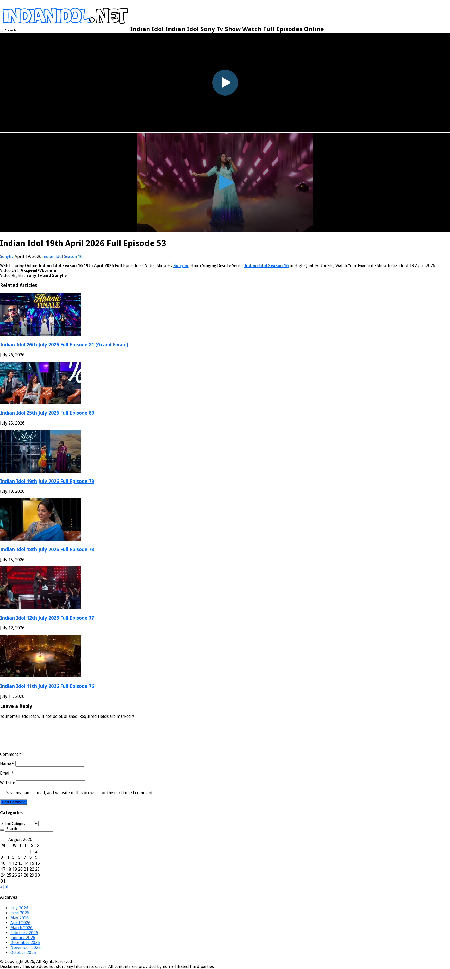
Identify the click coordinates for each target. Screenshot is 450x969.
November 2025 (25, 947)
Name (7, 763)
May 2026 (19, 917)
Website (7, 782)
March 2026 (21, 927)
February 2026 (24, 932)
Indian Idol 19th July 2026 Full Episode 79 (47, 481)
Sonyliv (7, 256)
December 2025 (25, 942)
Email (7, 773)
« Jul (4, 886)
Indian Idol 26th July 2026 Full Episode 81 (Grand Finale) (64, 344)
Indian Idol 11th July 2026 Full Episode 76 (47, 686)
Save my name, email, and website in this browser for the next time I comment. (79, 792)
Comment (11, 754)
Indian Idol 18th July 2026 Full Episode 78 (47, 549)
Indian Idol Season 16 (62, 256)
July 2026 (19, 907)
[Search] (2, 31)
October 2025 (23, 952)
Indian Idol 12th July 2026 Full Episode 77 (47, 618)
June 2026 (19, 912)
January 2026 (22, 937)
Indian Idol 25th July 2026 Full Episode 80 (47, 413)
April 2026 (20, 922)
